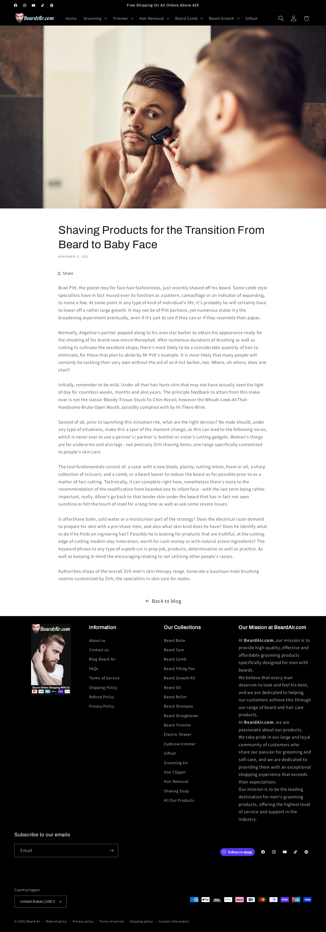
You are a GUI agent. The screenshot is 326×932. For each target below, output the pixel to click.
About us (97, 640)
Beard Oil (172, 687)
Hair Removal (176, 781)
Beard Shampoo (178, 706)
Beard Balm (174, 640)
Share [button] (68, 273)
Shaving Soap (176, 790)
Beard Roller (175, 696)
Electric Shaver (177, 734)
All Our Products (179, 800)
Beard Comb (175, 659)
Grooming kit (176, 762)
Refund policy (56, 921)
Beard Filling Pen (179, 668)
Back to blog (166, 600)
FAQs (93, 668)
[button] (94, 18)
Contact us (99, 649)
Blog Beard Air (102, 659)
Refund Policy (101, 696)
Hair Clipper (175, 772)
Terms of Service (104, 677)
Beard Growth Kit (179, 677)
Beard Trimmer (177, 725)
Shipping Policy (103, 687)
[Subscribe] (111, 850)
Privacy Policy (101, 706)
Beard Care (174, 649)
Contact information (174, 921)
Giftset (170, 753)
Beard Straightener (181, 715)
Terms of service (111, 921)
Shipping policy (141, 921)
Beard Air (33, 921)
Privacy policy (83, 921)
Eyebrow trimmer (180, 743)
